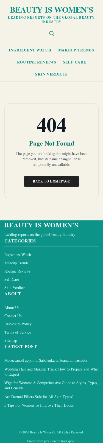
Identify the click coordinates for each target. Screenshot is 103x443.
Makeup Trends (76, 50)
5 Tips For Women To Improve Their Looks (39, 405)
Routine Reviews (37, 62)
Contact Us (12, 315)
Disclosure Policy (18, 323)
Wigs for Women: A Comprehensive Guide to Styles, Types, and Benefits (51, 385)
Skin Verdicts (51, 74)
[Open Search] (52, 33)
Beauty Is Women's (51, 9)
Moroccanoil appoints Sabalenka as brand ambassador (46, 360)
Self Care (74, 62)
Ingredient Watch (30, 50)
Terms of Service (17, 332)
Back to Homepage (51, 181)
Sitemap (10, 340)
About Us (11, 307)
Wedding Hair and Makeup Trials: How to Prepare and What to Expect (51, 371)
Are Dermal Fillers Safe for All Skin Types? (38, 396)
